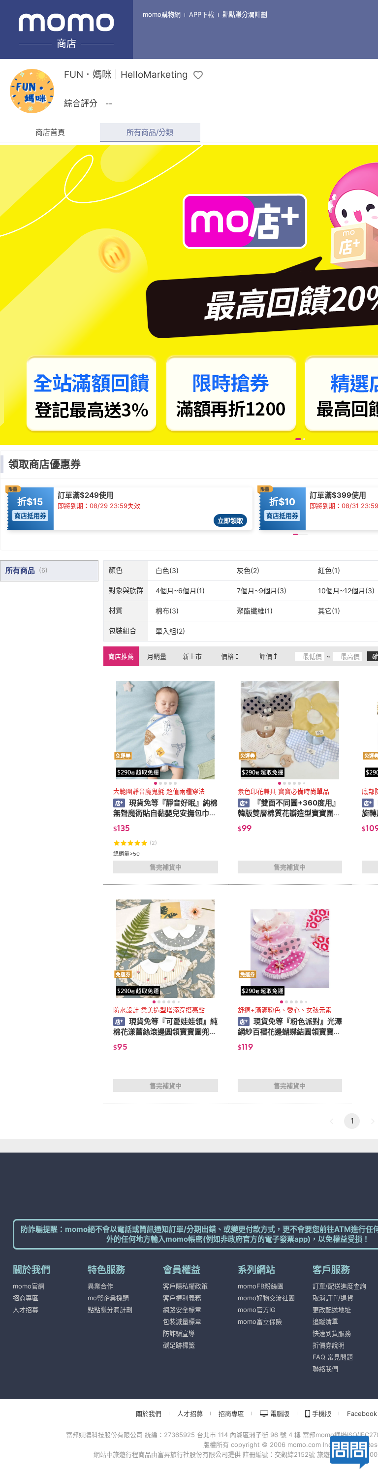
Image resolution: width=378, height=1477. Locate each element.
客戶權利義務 (182, 1298)
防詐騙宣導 (179, 1333)
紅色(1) (329, 570)
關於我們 (148, 1413)
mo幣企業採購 (108, 1298)
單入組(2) (170, 631)
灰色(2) (248, 570)
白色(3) (167, 570)
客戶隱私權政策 (185, 1286)
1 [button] (352, 1120)
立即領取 (230, 520)
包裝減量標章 (182, 1321)
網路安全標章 (182, 1310)
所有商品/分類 (149, 132)
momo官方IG (257, 1310)
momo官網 (28, 1286)
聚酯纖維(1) (255, 611)
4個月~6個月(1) (180, 590)
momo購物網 (162, 14)
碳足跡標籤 (179, 1345)
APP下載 (201, 14)
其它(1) (329, 611)
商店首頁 (50, 132)
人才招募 (25, 1310)
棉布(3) (167, 611)
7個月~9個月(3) (261, 590)
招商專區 (25, 1298)
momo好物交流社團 (266, 1298)
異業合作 (100, 1286)
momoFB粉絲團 (261, 1286)
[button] (331, 1121)
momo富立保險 (260, 1321)
